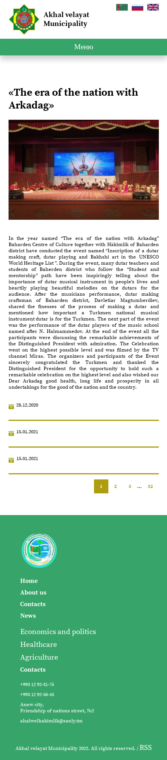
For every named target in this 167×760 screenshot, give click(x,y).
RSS (145, 747)
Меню (83, 47)
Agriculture (39, 657)
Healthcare (38, 644)
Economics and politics (58, 631)
